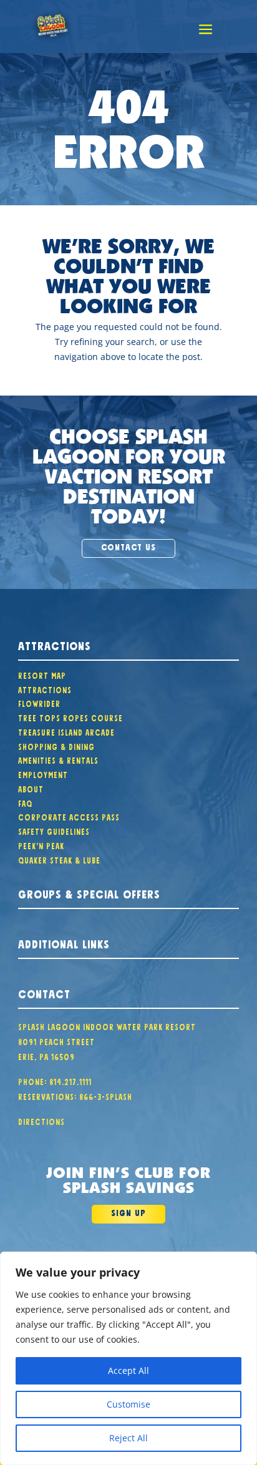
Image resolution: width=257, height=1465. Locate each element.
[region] (128, 1358)
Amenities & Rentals (58, 759)
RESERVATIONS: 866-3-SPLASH (75, 1095)
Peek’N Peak (41, 844)
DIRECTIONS (41, 1120)
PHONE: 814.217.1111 (55, 1080)
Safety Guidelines (54, 830)
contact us (128, 546)
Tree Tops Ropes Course (70, 717)
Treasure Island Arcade (66, 731)
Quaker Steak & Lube (59, 859)
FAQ (25, 802)
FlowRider (39, 702)
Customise (128, 1404)
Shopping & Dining (56, 745)
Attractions (45, 688)
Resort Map (42, 674)
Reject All (128, 1438)
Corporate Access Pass (69, 816)
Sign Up (128, 1211)
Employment (43, 773)
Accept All (128, 1370)
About (31, 788)
